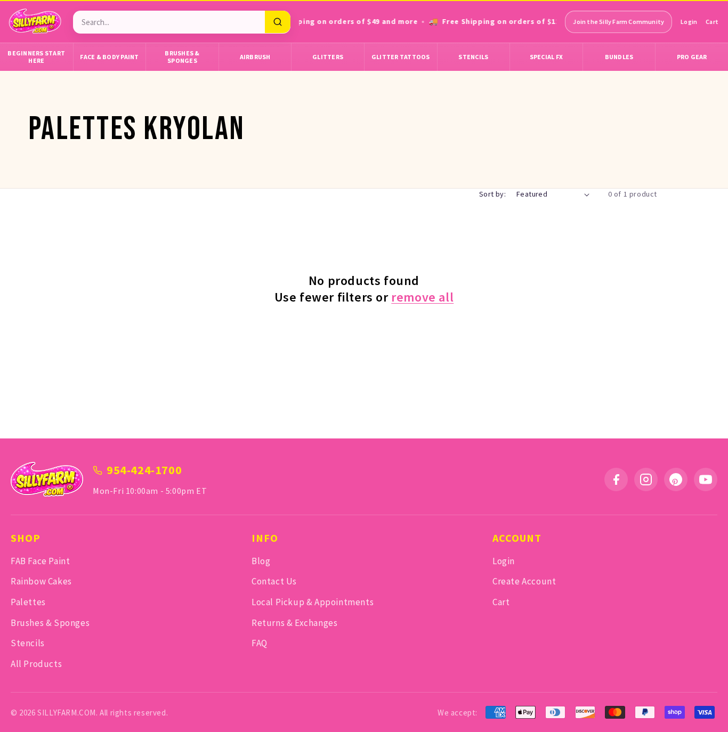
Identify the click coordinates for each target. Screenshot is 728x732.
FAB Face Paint (40, 561)
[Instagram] (646, 479)
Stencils (473, 57)
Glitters (327, 57)
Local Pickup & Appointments (313, 602)
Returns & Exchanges (294, 623)
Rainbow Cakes (41, 581)
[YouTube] (705, 479)
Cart (712, 22)
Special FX (546, 57)
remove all (422, 297)
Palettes (28, 602)
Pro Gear (692, 57)
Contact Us (274, 581)
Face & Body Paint (109, 57)
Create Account (524, 581)
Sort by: (492, 194)
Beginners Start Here (36, 56)
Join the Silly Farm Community (618, 22)
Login (689, 22)
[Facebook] (616, 479)
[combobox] (168, 22)
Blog (261, 561)
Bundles (619, 57)
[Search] (277, 22)
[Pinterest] (675, 479)
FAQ (260, 643)
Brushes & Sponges (182, 56)
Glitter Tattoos (400, 57)
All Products (36, 664)
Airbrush (255, 57)
